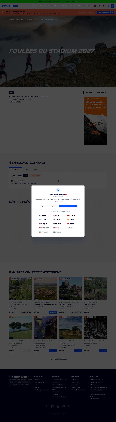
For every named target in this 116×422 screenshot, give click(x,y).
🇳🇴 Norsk (56, 228)
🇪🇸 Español (70, 220)
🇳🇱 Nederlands (44, 228)
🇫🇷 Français (43, 224)
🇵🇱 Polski (70, 228)
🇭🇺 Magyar (70, 224)
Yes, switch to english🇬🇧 (68, 206)
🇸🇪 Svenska (57, 232)
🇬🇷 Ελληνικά (43, 220)
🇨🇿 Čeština (42, 216)
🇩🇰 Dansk (56, 216)
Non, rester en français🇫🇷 (48, 206)
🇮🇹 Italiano (57, 224)
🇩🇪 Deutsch (71, 216)
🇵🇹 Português (43, 232)
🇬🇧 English (56, 220)
